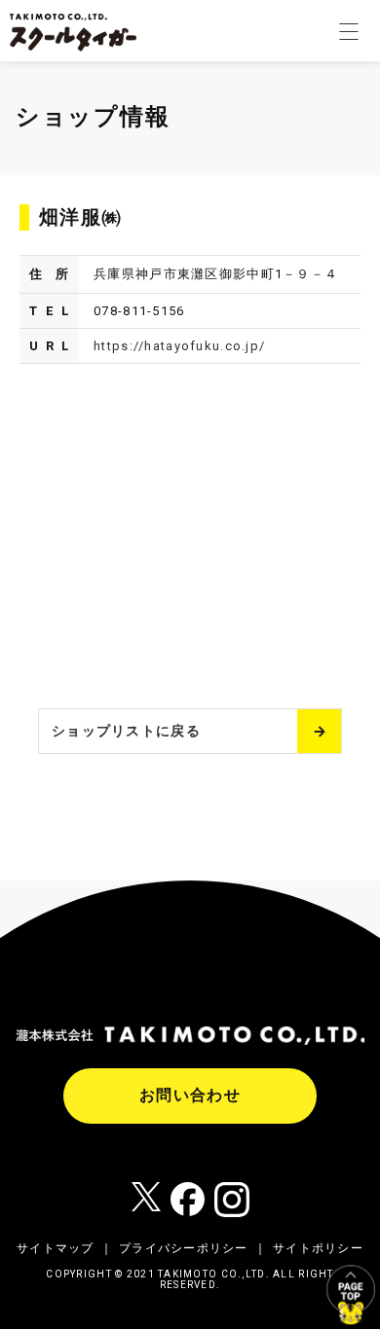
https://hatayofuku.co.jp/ (179, 346)
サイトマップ (56, 1248)
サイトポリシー (318, 1248)
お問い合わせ (190, 1095)
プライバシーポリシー (183, 1248)
